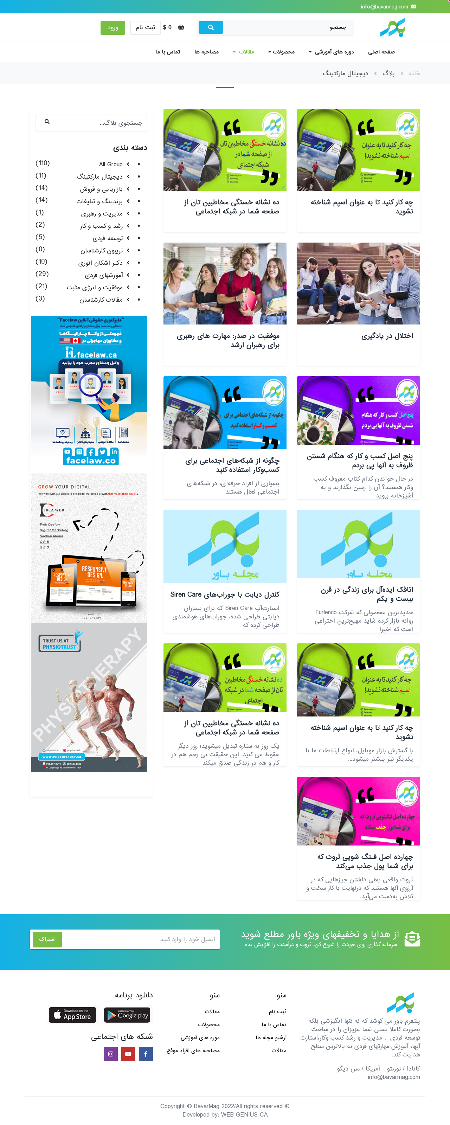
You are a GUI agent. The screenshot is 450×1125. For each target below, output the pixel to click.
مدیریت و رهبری (102, 214)
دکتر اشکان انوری (100, 263)
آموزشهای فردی (104, 275)
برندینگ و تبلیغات (99, 201)
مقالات (245, 52)
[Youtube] (127, 1054)
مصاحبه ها (206, 52)
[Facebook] (145, 1054)
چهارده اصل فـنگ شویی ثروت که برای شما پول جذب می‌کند (365, 862)
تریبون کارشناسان (102, 251)
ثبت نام (145, 27)
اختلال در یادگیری (387, 336)
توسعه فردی (108, 238)
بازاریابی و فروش (101, 189)
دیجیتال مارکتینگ (100, 177)
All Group (111, 164)
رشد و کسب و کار (101, 226)
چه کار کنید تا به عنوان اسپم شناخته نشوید (362, 207)
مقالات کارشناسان (101, 300)
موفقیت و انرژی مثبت (95, 287)
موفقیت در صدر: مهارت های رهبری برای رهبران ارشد (228, 341)
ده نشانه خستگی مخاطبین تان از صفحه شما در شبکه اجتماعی (231, 207)
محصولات (284, 52)
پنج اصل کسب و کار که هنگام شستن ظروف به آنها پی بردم (360, 461)
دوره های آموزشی (333, 52)
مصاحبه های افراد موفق (193, 1051)
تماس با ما (167, 52)
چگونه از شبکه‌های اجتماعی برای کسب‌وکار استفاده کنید (232, 465)
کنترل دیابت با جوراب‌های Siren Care (225, 594)
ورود (113, 27)
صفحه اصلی (381, 52)
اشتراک (47, 939)
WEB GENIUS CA (244, 1115)
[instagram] (110, 1054)
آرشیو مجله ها (271, 1038)
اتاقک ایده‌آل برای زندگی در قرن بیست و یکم (367, 594)
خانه (414, 73)
